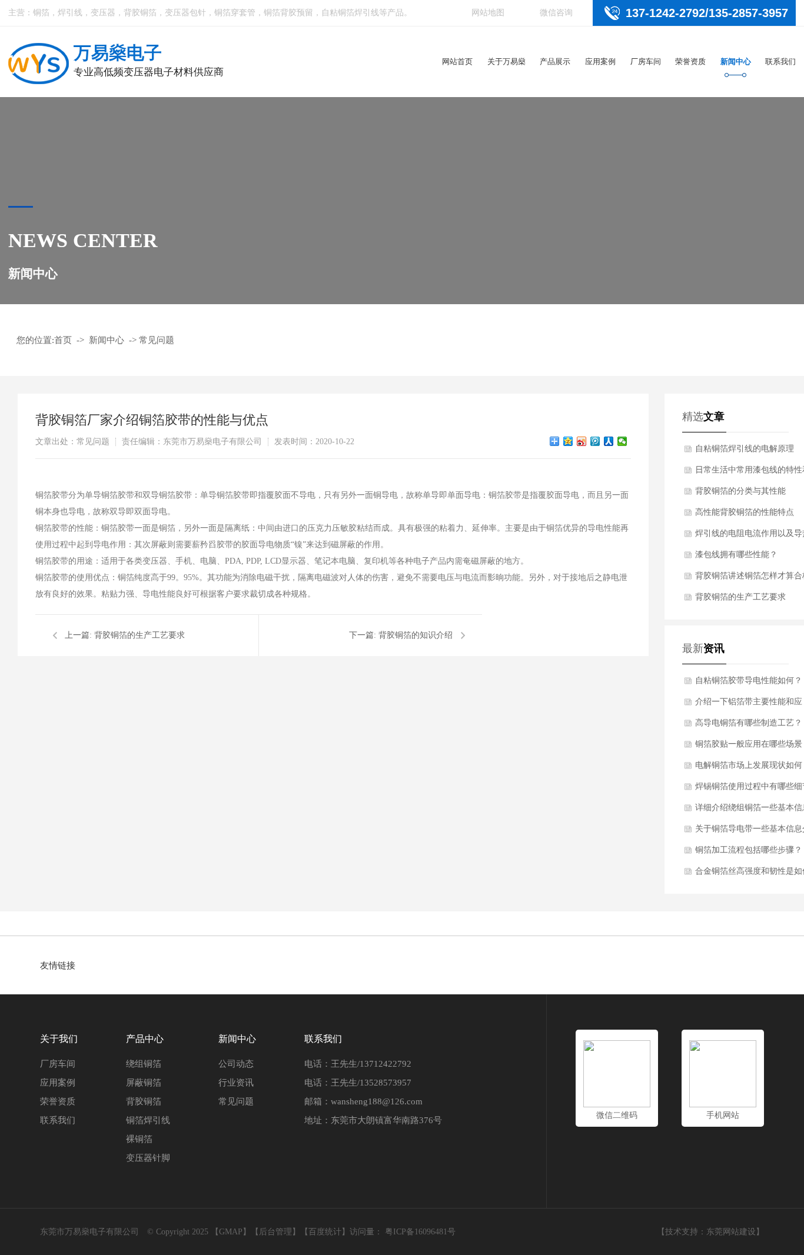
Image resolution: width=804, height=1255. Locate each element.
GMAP (230, 1231)
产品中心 (145, 1039)
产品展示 (555, 61)
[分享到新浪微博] (582, 441)
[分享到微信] (622, 441)
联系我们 (780, 61)
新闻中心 (735, 61)
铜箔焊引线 (148, 1120)
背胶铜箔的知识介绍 (415, 635)
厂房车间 (645, 61)
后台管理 (275, 1231)
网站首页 (457, 61)
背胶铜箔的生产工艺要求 (139, 635)
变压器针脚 (148, 1158)
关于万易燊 (506, 61)
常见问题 (156, 340)
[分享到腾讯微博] (595, 441)
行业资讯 (236, 1082)
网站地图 (487, 12)
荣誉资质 (690, 61)
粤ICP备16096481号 (420, 1231)
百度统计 (324, 1231)
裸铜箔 (139, 1139)
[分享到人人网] (609, 441)
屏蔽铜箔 (143, 1082)
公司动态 (236, 1063)
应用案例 (600, 61)
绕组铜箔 (143, 1063)
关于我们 (59, 1039)
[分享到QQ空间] (568, 441)
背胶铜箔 (143, 1101)
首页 (63, 340)
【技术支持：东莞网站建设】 (710, 1231)
